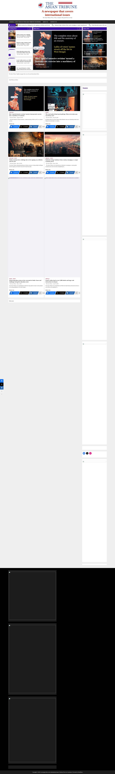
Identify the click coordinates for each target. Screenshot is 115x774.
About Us (45, 21)
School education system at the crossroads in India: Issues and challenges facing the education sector (81, 25)
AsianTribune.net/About (13, 79)
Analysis (38, 56)
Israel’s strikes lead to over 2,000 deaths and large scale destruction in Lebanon (24, 53)
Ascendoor (69, 772)
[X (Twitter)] (1, 384)
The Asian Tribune (20, 37)
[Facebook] (1, 381)
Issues (47, 112)
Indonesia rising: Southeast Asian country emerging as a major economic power (40, 25)
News (15, 158)
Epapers (85, 88)
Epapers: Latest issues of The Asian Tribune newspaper (25, 21)
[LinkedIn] (1, 387)
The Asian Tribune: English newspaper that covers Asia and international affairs (24, 73)
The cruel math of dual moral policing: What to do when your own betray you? (23, 69)
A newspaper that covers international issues (49, 772)
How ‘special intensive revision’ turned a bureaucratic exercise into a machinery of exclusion (24, 61)
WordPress (80, 772)
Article (47, 158)
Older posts (11, 301)
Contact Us (53, 21)
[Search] (106, 22)
